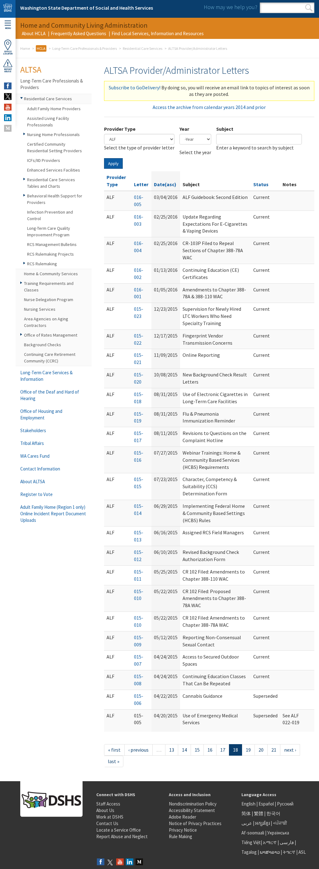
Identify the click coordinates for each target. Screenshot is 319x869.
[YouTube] (120, 862)
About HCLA (33, 33)
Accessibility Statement (192, 810)
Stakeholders (33, 430)
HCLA (41, 48)
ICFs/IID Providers (43, 160)
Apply (113, 163)
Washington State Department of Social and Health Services (86, 8)
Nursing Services (39, 309)
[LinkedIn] (129, 862)
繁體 (259, 813)
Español (266, 804)
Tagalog (249, 852)
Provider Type (120, 129)
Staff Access (108, 804)
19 (248, 750)
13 (171, 750)
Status (261, 184)
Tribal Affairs (32, 443)
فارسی (286, 842)
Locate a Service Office (118, 830)
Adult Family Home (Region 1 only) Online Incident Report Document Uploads (53, 513)
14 (184, 750)
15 (197, 750)
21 (273, 750)
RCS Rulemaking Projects (50, 254)
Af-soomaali (252, 833)
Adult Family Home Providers (54, 108)
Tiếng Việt (251, 842)
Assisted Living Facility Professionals (48, 122)
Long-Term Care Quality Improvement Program (48, 231)
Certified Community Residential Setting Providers (54, 147)
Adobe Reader (182, 817)
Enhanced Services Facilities (53, 170)
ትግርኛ (289, 852)
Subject (224, 129)
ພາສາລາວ (270, 852)
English (248, 804)
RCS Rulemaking (42, 264)
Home (25, 48)
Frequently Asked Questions (78, 33)
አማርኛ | (271, 842)
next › (290, 750)
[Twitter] (110, 862)
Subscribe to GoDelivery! (134, 87)
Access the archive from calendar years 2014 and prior (209, 107)
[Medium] (139, 862)
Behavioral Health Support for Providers (54, 199)
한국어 (273, 813)
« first (114, 750)
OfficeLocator (7, 52)
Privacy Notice (183, 830)
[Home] (8, 9)
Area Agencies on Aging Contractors (46, 322)
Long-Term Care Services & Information (46, 376)
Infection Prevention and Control (50, 215)
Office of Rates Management (50, 335)
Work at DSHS (109, 817)
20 (261, 750)
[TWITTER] (8, 96)
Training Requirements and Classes (49, 287)
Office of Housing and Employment (41, 414)
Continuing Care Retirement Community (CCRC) (49, 358)
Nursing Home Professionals (53, 134)
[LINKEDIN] (8, 117)
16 (209, 750)
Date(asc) (165, 184)
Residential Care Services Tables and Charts (51, 183)
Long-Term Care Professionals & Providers (84, 48)
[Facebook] (100, 862)
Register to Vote (36, 494)
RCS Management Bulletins (52, 244)
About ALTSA (32, 481)
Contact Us (107, 823)
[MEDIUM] (8, 128)
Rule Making (180, 836)
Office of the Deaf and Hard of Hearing (49, 395)
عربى (246, 823)
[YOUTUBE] (8, 107)
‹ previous (138, 750)
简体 (246, 813)
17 (222, 750)
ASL (302, 852)
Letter (141, 184)
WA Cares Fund (35, 456)
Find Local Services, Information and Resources (158, 33)
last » (113, 761)
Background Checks (42, 344)
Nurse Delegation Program (48, 299)
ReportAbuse (8, 70)
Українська (278, 833)
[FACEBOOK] (8, 86)
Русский (285, 804)
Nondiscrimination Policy (193, 804)
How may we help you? (230, 7)
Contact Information (40, 469)
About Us (105, 810)
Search (308, 7)
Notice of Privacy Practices (195, 823)
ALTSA (30, 69)
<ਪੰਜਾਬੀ (280, 823)
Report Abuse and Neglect (122, 836)
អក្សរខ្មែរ (262, 823)
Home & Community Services (51, 273)
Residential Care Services (142, 48)
